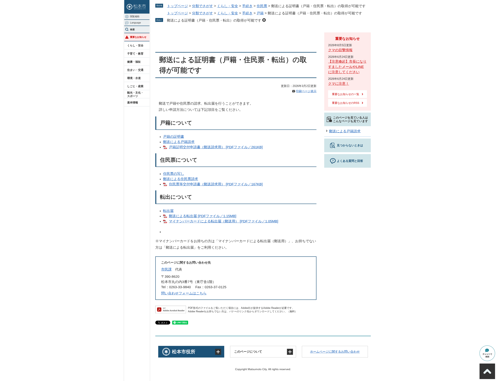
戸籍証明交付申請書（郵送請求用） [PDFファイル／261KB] (216, 147)
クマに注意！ (338, 84)
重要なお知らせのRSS (345, 102)
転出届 (168, 211)
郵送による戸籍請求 (179, 142)
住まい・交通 (135, 69)
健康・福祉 (134, 61)
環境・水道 (134, 78)
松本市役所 (183, 351)
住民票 (262, 6)
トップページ (177, 6)
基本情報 (132, 102)
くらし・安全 (135, 45)
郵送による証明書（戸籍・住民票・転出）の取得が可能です (214, 20)
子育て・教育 (135, 53)
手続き (247, 6)
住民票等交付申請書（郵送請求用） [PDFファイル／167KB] (216, 184)
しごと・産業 (135, 86)
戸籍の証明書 (173, 137)
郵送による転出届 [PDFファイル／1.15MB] (202, 216)
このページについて (248, 351)
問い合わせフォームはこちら (184, 293)
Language (135, 22)
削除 (264, 20)
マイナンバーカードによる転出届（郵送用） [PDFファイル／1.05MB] (223, 221)
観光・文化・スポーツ (135, 94)
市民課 (166, 269)
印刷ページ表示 (306, 91)
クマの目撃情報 (340, 50)
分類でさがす (202, 6)
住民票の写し (173, 174)
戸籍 (260, 13)
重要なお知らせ (138, 37)
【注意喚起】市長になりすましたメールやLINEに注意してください (347, 67)
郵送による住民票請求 (180, 179)
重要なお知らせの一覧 (345, 94)
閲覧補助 (134, 16)
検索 (132, 29)
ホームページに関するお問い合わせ (335, 351)
